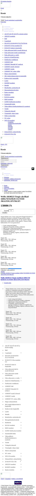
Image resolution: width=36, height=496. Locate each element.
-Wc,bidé (10, 128)
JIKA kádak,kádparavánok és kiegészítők (15, 76)
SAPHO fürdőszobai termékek (12, 101)
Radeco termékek (9, 92)
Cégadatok (8, 478)
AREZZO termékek (9, 36)
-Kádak (10, 125)
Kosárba (5, 212)
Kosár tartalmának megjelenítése (13, 20)
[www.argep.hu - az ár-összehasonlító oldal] (18, 484)
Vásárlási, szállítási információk (12, 179)
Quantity (6, 210)
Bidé (5, 38)
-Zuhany (10, 129)
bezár (2, 20)
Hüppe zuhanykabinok (10, 73)
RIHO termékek (8, 99)
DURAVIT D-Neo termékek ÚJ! (13, 45)
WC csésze (7, 118)
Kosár (2, 8)
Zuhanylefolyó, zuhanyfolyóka (12, 132)
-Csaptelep (10, 122)
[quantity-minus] (3, 210)
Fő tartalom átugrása (6, 1)
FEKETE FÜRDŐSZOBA (11, 57)
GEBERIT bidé (8, 62)
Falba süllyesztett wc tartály (11, 55)
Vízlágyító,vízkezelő (9, 111)
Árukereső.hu (18, 480)
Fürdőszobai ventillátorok (11, 59)
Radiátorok (7, 94)
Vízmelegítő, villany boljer (11, 113)
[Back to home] (5, 6)
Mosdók (6, 85)
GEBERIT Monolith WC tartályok (13, 64)
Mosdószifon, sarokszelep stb (12, 87)
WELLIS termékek (9, 120)
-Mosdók (10, 126)
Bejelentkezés (4, 158)
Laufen (6, 80)
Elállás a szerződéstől (17, 478)
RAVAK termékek (9, 97)
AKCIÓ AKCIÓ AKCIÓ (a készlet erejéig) (16, 34)
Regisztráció (4, 166)
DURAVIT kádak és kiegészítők (13, 48)
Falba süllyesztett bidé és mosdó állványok (15, 50)
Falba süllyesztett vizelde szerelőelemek (14, 52)
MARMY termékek (9, 83)
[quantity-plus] (14, 210)
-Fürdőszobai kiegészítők (14, 123)
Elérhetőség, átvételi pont (10, 180)
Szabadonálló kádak (9, 104)
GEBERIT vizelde (9, 69)
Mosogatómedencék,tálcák (11, 90)
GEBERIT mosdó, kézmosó (11, 66)
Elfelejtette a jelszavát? (7, 163)
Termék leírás (7, 283)
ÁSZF (2, 478)
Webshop (6, 177)
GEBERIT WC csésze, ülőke (12, 71)
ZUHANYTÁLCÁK (10, 134)
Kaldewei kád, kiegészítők (11, 78)
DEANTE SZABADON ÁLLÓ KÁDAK (15, 43)
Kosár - (4, 144)
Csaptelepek (7, 41)
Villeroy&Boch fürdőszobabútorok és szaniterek (17, 106)
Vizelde (6, 108)
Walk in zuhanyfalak (9, 116)
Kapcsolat (3, 22)
